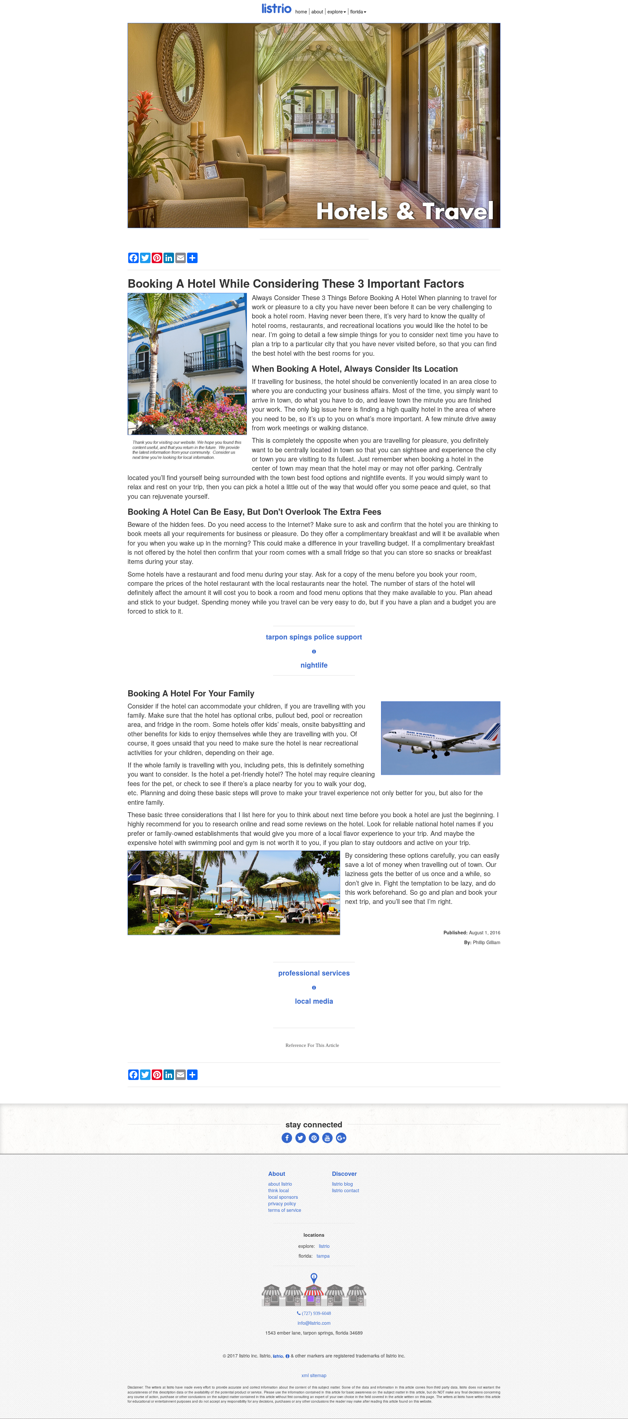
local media (314, 1001)
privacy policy (282, 1203)
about (317, 11)
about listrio (280, 1183)
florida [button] (356, 11)
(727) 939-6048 (316, 1313)
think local (278, 1190)
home (301, 11)
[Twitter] (300, 1137)
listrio (324, 1246)
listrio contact (345, 1190)
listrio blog (342, 1183)
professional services (314, 973)
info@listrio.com (314, 1323)
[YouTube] (328, 1137)
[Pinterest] (314, 1137)
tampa (323, 1255)
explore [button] (335, 11)
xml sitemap (314, 1375)
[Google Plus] (341, 1137)
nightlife (314, 665)
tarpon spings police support (314, 636)
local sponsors (283, 1197)
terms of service (284, 1210)
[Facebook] (287, 1137)
